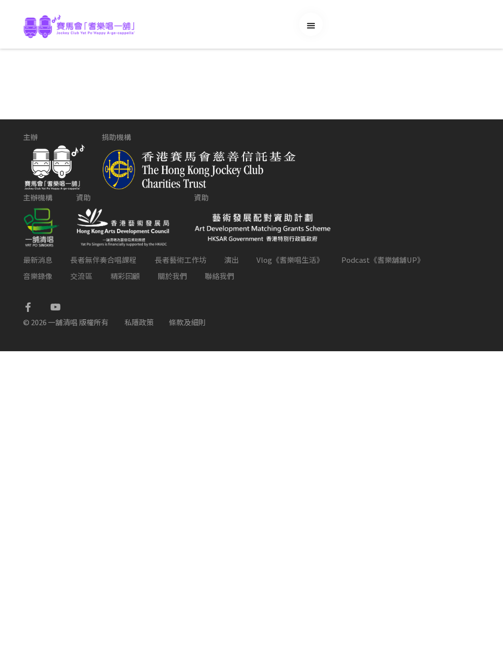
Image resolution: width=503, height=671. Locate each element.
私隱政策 (139, 322)
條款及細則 (187, 322)
